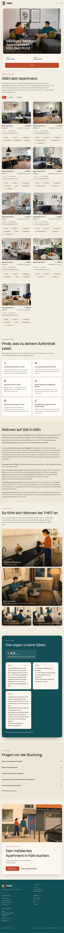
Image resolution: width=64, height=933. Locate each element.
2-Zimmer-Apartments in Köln (45, 367)
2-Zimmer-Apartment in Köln (11, 133)
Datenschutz (44, 928)
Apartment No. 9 (8, 308)
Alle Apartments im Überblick (24, 479)
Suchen (32, 65)
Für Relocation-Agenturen (7, 902)
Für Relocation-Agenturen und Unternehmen (45, 405)
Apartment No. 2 (39, 126)
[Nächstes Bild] (28, 112)
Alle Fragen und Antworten (10, 790)
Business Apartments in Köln (14, 404)
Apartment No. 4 (39, 171)
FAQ (34, 902)
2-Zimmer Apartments (38, 891)
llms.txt (60, 928)
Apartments (36, 887)
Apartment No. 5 (8, 217)
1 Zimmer (10, 97)
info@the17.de (5, 920)
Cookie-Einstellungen (52, 928)
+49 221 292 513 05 (6, 918)
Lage (35, 900)
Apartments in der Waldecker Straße (45, 386)
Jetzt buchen (11, 868)
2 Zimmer (19, 97)
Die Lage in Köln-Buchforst (10, 489)
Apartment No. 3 (8, 171)
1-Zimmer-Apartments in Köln (14, 367)
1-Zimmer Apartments (38, 889)
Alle (4, 97)
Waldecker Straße (6, 904)
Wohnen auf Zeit (5, 898)
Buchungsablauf (37, 898)
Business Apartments (6, 900)
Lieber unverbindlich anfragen (29, 868)
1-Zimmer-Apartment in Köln (42, 133)
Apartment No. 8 (39, 262)
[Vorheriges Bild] (4, 112)
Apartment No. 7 (8, 262)
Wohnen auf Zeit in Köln (12, 385)
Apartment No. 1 (7, 126)
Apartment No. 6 (39, 217)
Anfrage (35, 904)
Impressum (37, 928)
